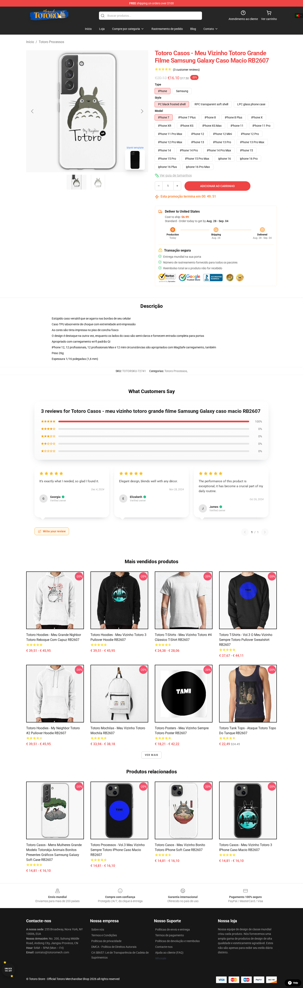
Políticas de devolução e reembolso (177, 941)
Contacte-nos (164, 946)
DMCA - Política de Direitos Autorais (113, 946)
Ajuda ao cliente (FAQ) (169, 952)
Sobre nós (97, 929)
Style (158, 97)
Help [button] (295, 982)
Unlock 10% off (8, 970)
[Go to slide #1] (76, 182)
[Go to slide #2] (98, 182)
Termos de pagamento (169, 935)
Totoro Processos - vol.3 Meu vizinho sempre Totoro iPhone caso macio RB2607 (117, 850)
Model (159, 110)
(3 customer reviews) (186, 69)
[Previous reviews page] (245, 532)
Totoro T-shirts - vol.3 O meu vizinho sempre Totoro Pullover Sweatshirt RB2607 (245, 640)
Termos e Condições (104, 935)
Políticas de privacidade (106, 941)
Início (30, 42)
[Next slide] (141, 111)
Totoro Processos (51, 42)
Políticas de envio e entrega (172, 929)
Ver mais (151, 755)
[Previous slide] (32, 111)
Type (158, 84)
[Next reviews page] (265, 532)
